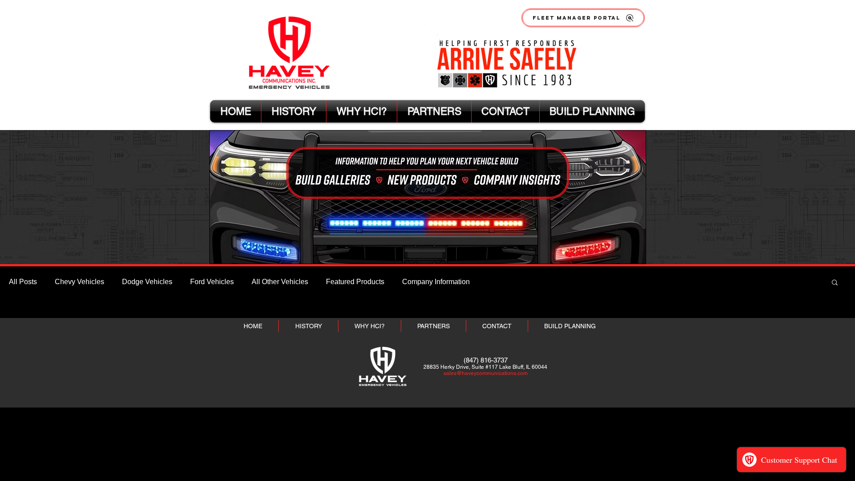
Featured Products (355, 281)
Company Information (436, 281)
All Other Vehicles (280, 281)
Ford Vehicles (212, 281)
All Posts (23, 281)
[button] (835, 283)
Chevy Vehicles (79, 281)
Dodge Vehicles (147, 281)
